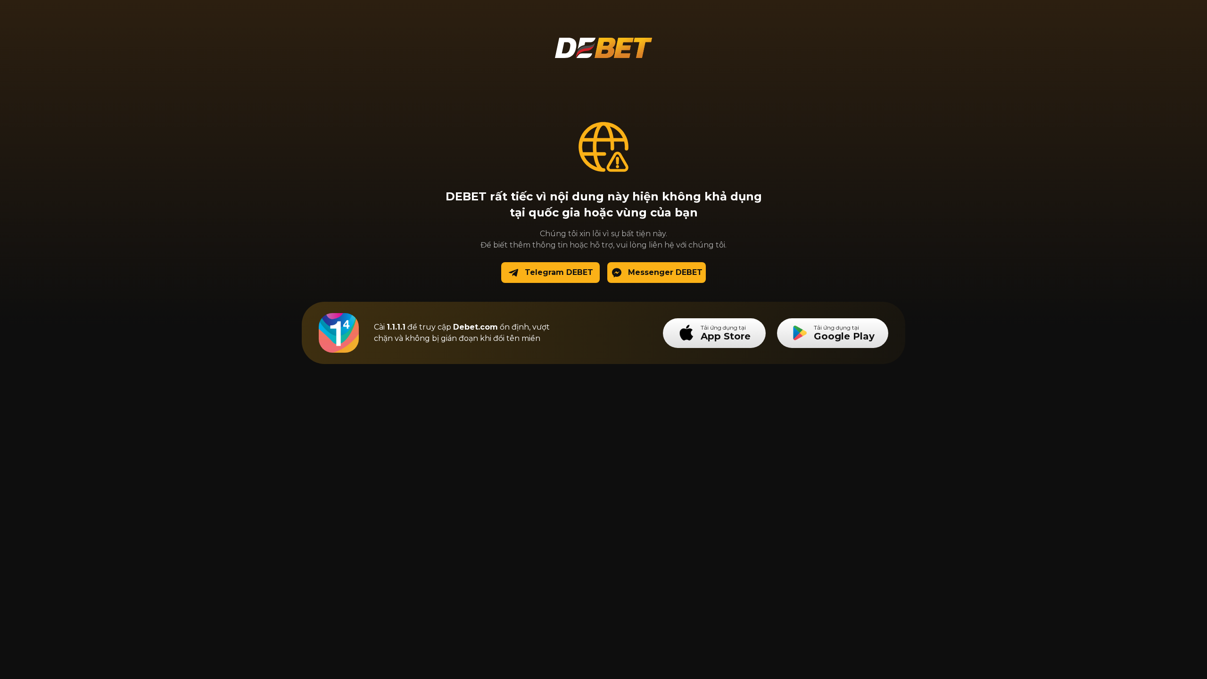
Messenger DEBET (665, 272)
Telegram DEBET (559, 272)
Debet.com (475, 327)
